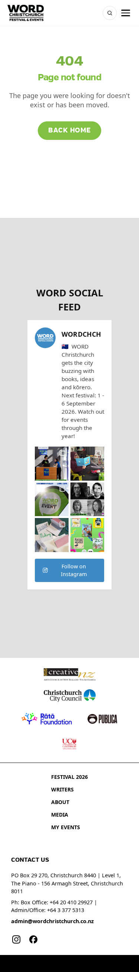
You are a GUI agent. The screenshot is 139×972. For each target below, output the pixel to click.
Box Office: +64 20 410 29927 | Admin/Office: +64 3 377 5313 (54, 906)
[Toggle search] (110, 13)
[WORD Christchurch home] (25, 13)
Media (59, 814)
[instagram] (16, 939)
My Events (65, 827)
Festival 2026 (69, 776)
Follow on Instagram (74, 570)
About (60, 801)
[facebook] (33, 939)
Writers (62, 789)
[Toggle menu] (126, 13)
